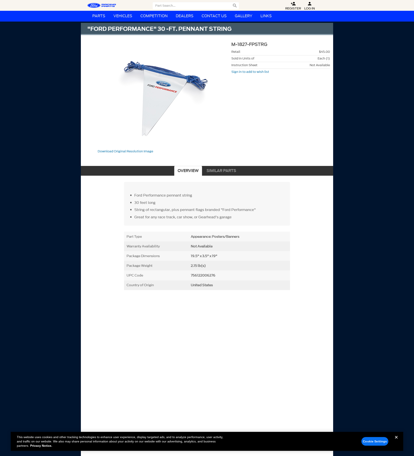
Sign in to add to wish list (250, 72)
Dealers (184, 16)
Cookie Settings (375, 441)
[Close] (396, 440)
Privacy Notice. (41, 445)
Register (293, 6)
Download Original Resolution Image (125, 151)
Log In (309, 6)
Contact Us (214, 16)
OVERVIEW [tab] (188, 170)
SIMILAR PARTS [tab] (221, 170)
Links (266, 16)
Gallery (243, 16)
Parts (98, 16)
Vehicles (122, 16)
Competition (154, 16)
